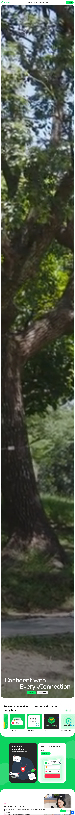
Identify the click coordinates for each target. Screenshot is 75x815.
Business (41, 2)
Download (70, 2)
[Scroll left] (66, 710)
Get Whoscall (31, 692)
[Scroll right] (70, 710)
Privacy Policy (36, 810)
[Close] (68, 810)
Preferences (51, 810)
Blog (47, 2)
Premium (35, 2)
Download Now (45, 753)
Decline (57, 810)
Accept (63, 810)
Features (30, 2)
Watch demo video (42, 692)
